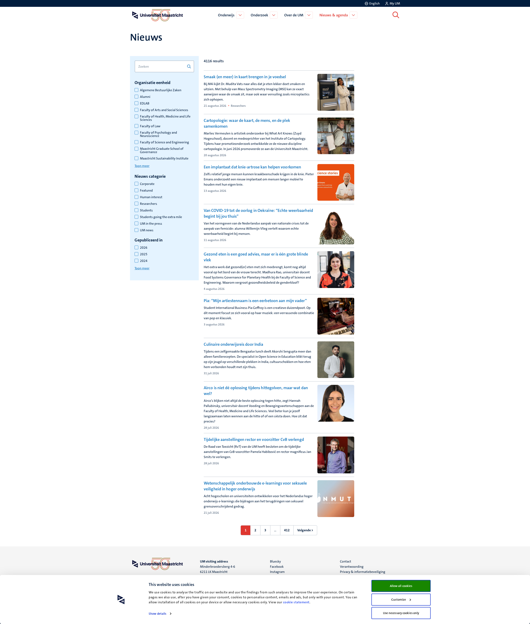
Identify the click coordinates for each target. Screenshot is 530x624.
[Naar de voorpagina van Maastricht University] (156, 15)
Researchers (148, 203)
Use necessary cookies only (401, 613)
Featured (146, 190)
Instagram (277, 572)
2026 (143, 247)
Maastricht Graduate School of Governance (161, 150)
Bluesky (275, 561)
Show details (157, 614)
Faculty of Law (150, 126)
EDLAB (144, 103)
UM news (146, 230)
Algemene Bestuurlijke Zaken (160, 90)
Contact (345, 561)
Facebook (277, 566)
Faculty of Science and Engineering (164, 142)
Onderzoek (259, 15)
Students (146, 210)
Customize (398, 600)
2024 (143, 261)
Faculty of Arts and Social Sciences (164, 110)
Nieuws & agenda (333, 15)
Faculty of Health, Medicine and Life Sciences (165, 118)
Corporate (147, 184)
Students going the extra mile (161, 217)
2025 (143, 254)
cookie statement (296, 602)
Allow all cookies (401, 586)
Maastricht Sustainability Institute (164, 158)
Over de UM (293, 15)
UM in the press (151, 223)
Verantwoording (352, 566)
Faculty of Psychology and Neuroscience (158, 134)
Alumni (145, 96)
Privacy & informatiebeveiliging (362, 572)
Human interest (151, 197)
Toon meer (142, 166)
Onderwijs (226, 15)
